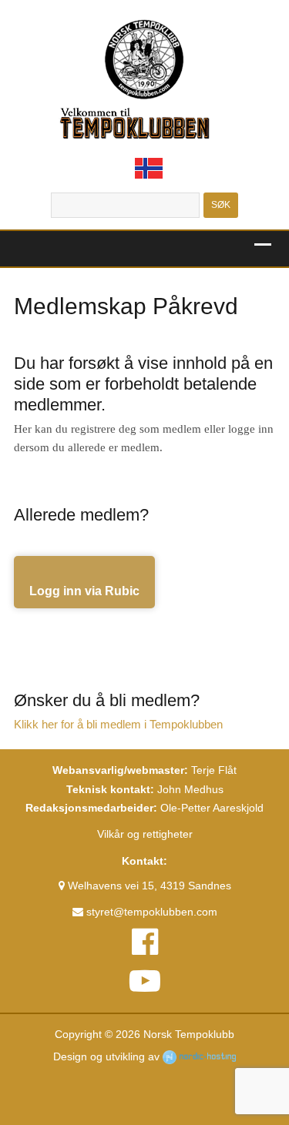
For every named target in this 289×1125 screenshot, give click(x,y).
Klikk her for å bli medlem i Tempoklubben (118, 724)
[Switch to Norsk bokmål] (149, 168)
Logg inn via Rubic (84, 591)
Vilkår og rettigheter (145, 834)
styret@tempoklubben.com (150, 912)
